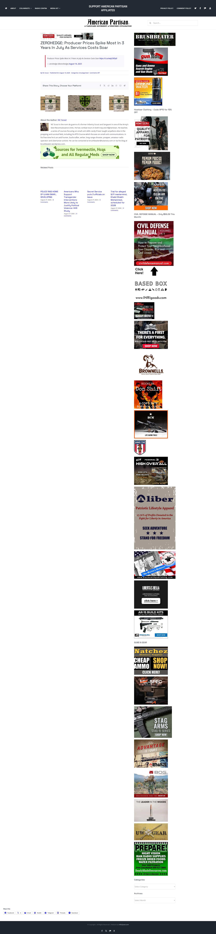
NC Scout (46, 73)
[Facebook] (100, 85)
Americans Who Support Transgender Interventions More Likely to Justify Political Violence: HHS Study (71, 201)
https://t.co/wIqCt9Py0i (108, 58)
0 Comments (47, 201)
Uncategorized (84, 73)
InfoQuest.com (124, 925)
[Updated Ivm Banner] (79, 146)
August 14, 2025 (75, 64)
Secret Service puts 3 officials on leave (96, 194)
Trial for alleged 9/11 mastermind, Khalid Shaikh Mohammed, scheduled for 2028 (119, 198)
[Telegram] (124, 85)
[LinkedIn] (112, 85)
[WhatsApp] (116, 85)
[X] (104, 85)
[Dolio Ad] (84, 96)
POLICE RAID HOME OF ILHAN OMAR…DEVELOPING (49, 194)
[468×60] (66, 33)
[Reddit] (108, 85)
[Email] (120, 85)
